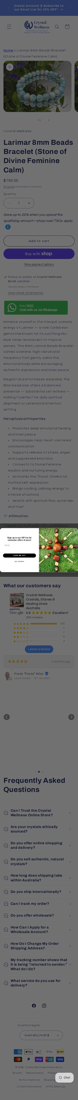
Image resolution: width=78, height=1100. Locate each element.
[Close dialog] (76, 530)
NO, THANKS (19, 561)
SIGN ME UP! (19, 555)
